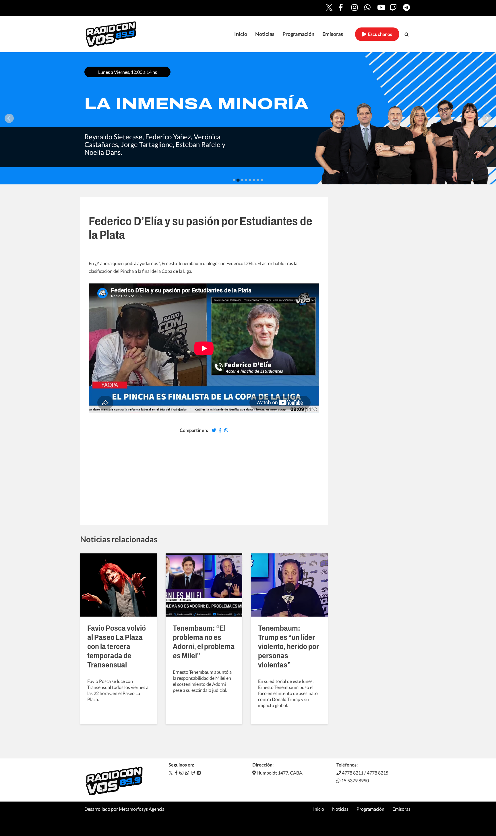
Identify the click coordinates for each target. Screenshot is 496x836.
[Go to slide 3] (241, 180)
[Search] (406, 34)
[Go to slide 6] (254, 180)
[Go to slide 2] (238, 180)
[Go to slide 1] (234, 180)
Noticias (264, 34)
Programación (298, 34)
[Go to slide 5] (250, 180)
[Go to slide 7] (258, 180)
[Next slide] (486, 118)
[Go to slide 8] (262, 180)
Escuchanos (379, 34)
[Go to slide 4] (246, 180)
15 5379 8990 (354, 780)
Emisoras (332, 34)
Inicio (240, 34)
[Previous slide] (9, 118)
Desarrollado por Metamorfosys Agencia (124, 809)
